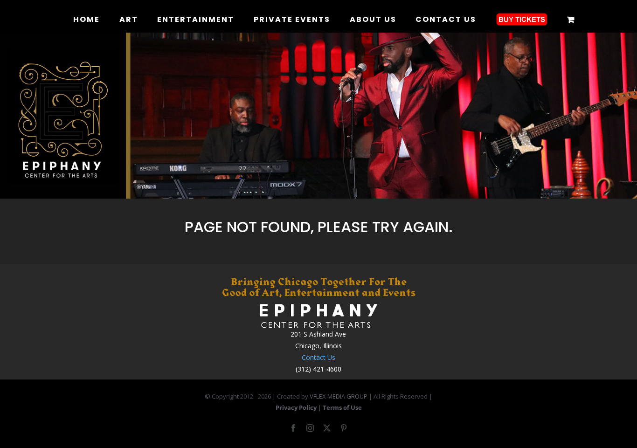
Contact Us (318, 357)
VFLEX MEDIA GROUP (338, 396)
